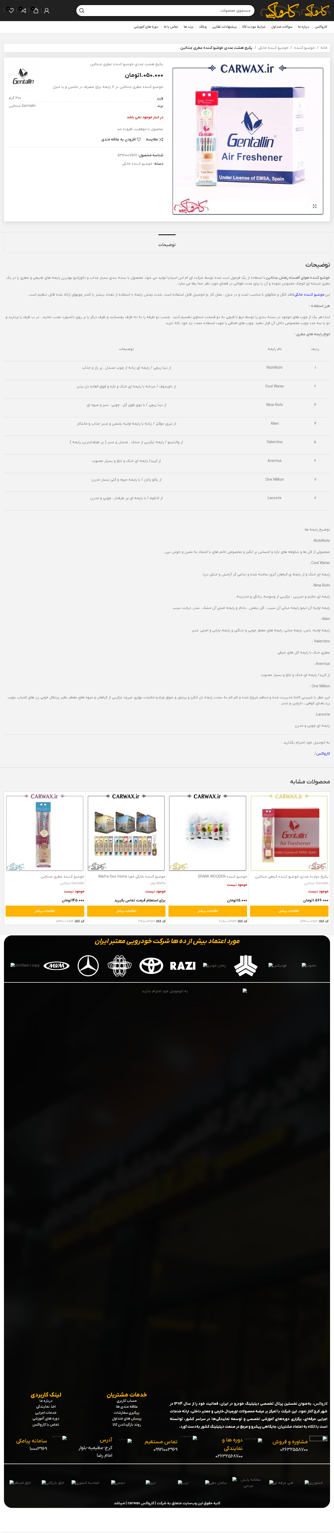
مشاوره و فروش (290, 1442)
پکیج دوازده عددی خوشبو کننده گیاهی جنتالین (291, 876)
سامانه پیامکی (31, 1441)
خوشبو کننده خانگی (273, 47)
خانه (324, 47)
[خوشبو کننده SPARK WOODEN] (207, 832)
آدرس (106, 1440)
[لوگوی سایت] (315, 10)
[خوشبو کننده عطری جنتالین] (45, 832)
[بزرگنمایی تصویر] (314, 206)
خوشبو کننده (304, 47)
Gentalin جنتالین (316, 883)
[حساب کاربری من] (46, 10)
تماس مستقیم (161, 1442)
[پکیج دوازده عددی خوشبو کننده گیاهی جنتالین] (289, 832)
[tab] (167, 242)
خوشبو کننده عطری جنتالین (62, 876)
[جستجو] (82, 10)
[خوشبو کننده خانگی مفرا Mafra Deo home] (126, 832)
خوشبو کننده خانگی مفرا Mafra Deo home (132, 876)
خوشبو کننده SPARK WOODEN (222, 876)
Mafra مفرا (158, 883)
